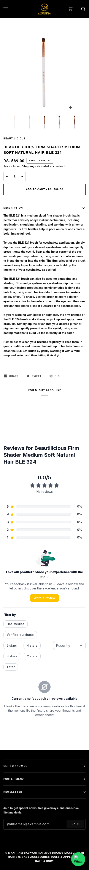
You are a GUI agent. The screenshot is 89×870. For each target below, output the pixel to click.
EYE (18, 856)
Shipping (28, 166)
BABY (25, 856)
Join (75, 824)
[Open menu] (9, 9)
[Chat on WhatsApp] (78, 859)
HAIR (11, 856)
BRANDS (58, 852)
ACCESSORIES (40, 856)
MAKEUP (70, 852)
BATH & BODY (44, 860)
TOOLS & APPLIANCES (66, 856)
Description (13, 207)
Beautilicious (14, 138)
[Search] (79, 9)
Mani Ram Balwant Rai (25, 852)
